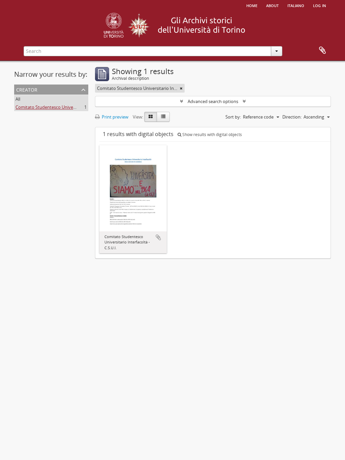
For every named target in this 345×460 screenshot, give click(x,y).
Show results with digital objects (211, 134)
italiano (295, 5)
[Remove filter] (181, 88)
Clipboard (322, 50)
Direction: (292, 117)
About (272, 5)
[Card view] (150, 117)
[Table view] (163, 117)
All (17, 99)
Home (251, 5)
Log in (319, 5)
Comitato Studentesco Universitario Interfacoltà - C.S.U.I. (71, 107)
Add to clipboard (158, 237)
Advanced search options (213, 101)
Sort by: (233, 117)
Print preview (114, 117)
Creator (26, 89)
